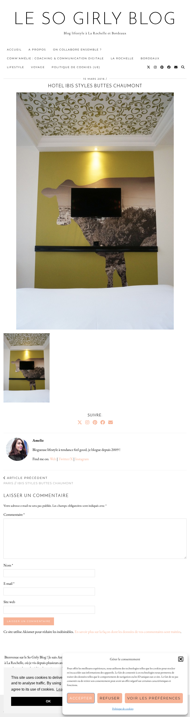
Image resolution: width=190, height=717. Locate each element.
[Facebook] (169, 67)
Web (53, 458)
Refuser (110, 698)
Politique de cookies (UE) (76, 67)
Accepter (81, 698)
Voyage (38, 67)
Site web (9, 601)
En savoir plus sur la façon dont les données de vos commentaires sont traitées (127, 631)
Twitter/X (65, 458)
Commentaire (14, 514)
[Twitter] (149, 67)
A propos (37, 49)
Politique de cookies (122, 709)
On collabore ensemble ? (77, 49)
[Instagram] (155, 67)
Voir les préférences (153, 698)
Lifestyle (15, 67)
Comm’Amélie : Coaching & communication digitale (55, 58)
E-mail (8, 583)
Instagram (82, 458)
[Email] (176, 67)
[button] (180, 659)
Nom (8, 565)
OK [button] (48, 701)
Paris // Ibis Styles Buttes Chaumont (38, 480)
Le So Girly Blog (95, 20)
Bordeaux (150, 58)
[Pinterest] (162, 67)
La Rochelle (122, 58)
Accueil (14, 49)
